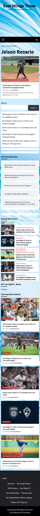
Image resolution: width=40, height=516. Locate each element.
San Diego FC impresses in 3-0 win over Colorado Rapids (17, 122)
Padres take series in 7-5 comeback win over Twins (19, 128)
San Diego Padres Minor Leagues (25, 252)
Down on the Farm (21, 249)
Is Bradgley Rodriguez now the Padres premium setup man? (26, 279)
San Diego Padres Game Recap (24, 227)
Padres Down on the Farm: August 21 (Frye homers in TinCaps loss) (19, 142)
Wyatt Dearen (15, 329)
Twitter (4, 289)
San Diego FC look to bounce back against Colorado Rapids (18, 135)
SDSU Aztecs (13, 488)
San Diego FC (19, 238)
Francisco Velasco (17, 363)
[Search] (36, 40)
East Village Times (19, 5)
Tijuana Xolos (26, 493)
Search (4, 103)
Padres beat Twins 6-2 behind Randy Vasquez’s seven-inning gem (25, 268)
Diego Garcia (14, 466)
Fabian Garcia (14, 397)
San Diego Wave (12, 493)
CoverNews (14, 512)
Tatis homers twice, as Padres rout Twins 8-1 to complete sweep (19, 115)
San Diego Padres (8, 80)
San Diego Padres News (21, 80)
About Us (11, 483)
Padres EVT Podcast (19, 502)
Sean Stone (15, 90)
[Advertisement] (20, 25)
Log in (4, 478)
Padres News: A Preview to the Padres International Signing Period (16, 86)
